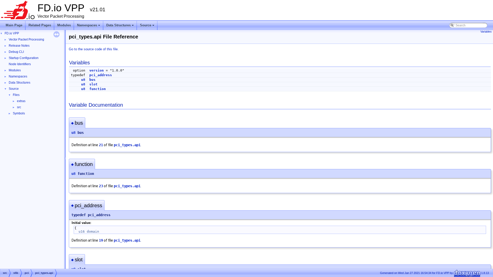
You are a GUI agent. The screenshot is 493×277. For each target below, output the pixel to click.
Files (16, 95)
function (97, 89)
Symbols (19, 113)
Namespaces (89, 26)
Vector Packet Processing (26, 39)
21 (101, 145)
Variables (486, 31)
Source (147, 26)
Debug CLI (16, 52)
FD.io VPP (12, 33)
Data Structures (120, 26)
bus (92, 80)
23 (101, 186)
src (19, 107)
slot (93, 84)
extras (21, 101)
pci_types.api (127, 145)
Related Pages (40, 25)
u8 (83, 80)
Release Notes (19, 45)
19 (101, 240)
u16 (82, 231)
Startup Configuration (24, 58)
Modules (64, 25)
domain (93, 231)
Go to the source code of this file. (94, 49)
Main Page (14, 25)
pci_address (100, 75)
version (96, 70)
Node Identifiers (20, 64)
